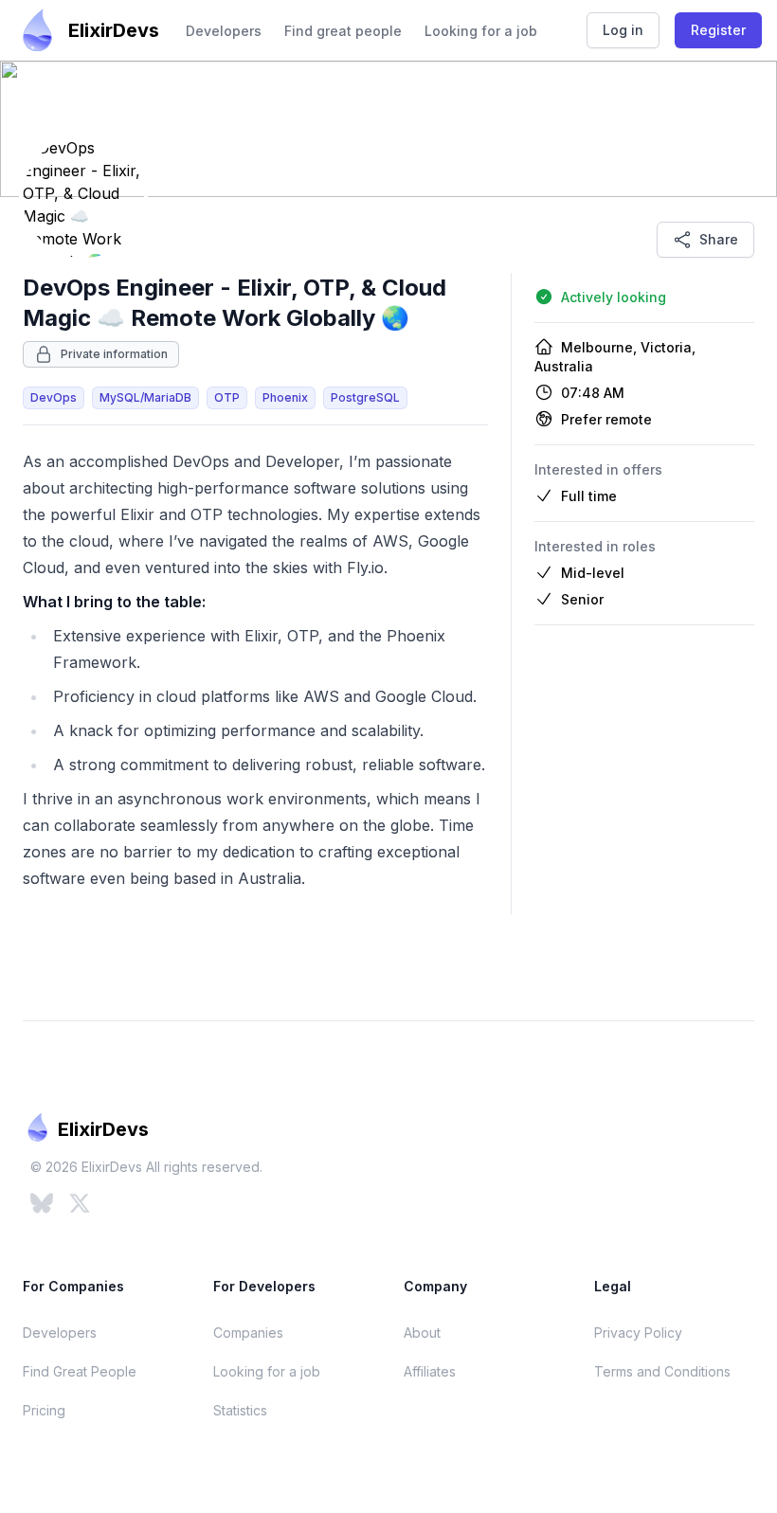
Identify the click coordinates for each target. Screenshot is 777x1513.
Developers (224, 31)
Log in (623, 30)
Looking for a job (481, 31)
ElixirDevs (113, 30)
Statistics (240, 1410)
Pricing (44, 1410)
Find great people (343, 31)
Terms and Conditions (662, 1371)
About (422, 1332)
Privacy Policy (638, 1332)
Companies (248, 1332)
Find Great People (79, 1371)
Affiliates (430, 1371)
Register (718, 30)
